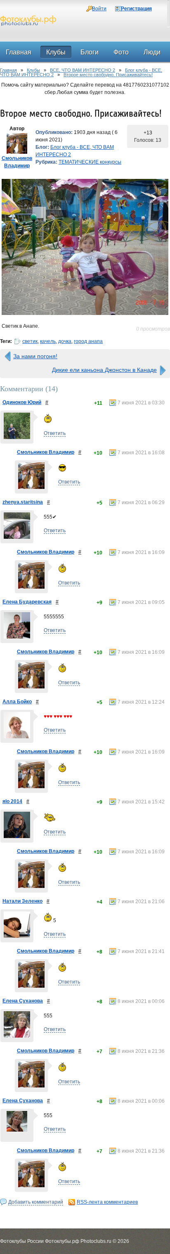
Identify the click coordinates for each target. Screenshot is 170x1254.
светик (30, 341)
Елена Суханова (22, 1001)
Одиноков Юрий (21, 402)
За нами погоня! (35, 356)
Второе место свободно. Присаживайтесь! (108, 74)
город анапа (88, 341)
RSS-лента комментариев (107, 1202)
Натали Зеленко (22, 901)
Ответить (55, 433)
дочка (64, 341)
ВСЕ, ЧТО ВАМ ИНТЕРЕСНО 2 (82, 70)
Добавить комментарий (35, 1202)
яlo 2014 (12, 801)
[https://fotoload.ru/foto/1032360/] (85, 247)
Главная (8, 70)
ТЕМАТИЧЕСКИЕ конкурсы (90, 162)
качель (48, 341)
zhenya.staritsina (22, 502)
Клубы (33, 70)
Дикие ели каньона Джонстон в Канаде (104, 369)
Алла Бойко (17, 701)
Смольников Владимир (45, 452)
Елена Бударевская (27, 602)
